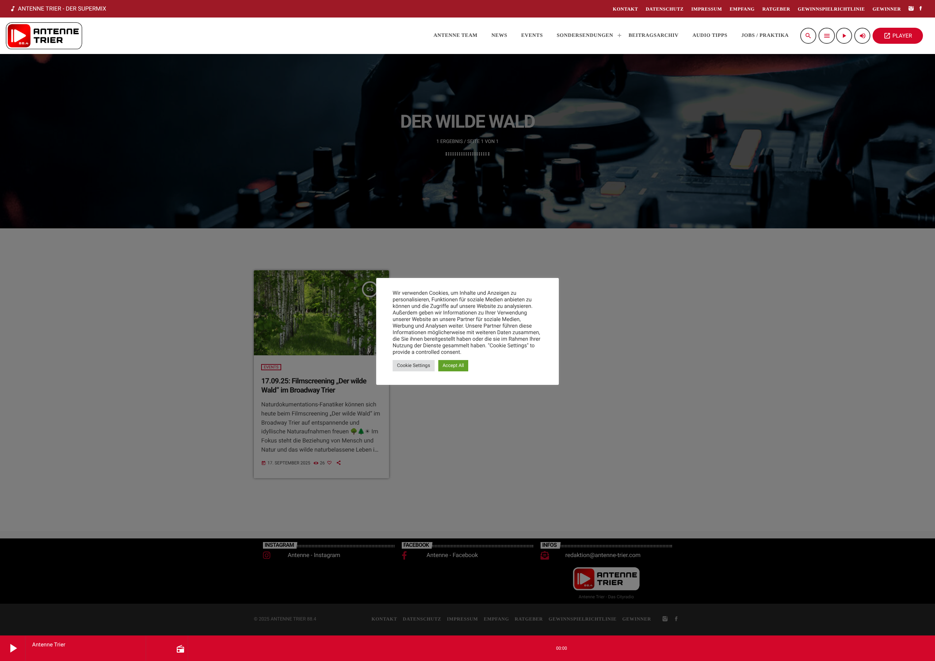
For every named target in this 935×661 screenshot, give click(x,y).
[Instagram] (911, 9)
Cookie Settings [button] (413, 365)
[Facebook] (921, 9)
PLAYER (898, 35)
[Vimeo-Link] (44, 35)
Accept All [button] (453, 365)
